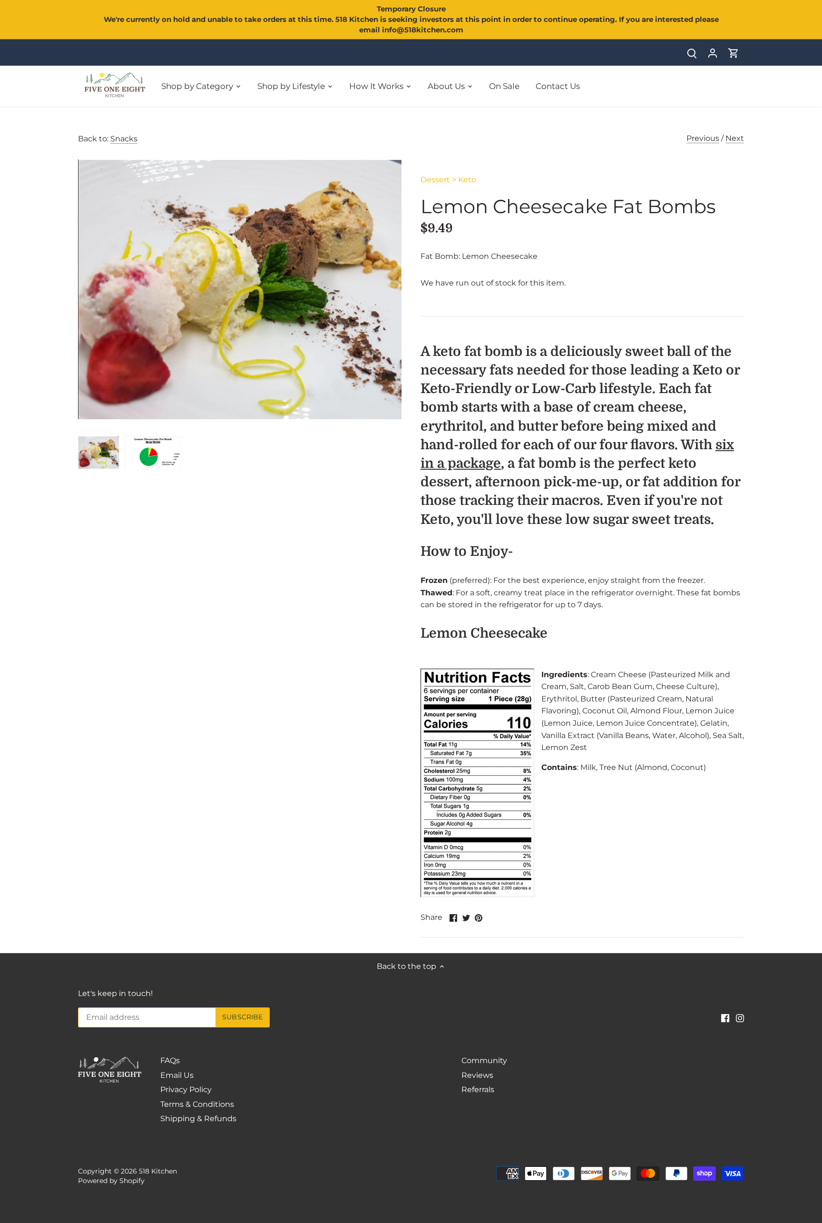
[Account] (712, 52)
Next (734, 138)
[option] (98, 452)
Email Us (177, 1075)
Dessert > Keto (448, 179)
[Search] (691, 52)
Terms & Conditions (197, 1104)
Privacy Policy (186, 1089)
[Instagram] (740, 1018)
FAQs (170, 1060)
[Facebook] (725, 1018)
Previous (702, 138)
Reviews (477, 1075)
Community (484, 1060)
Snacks (123, 138)
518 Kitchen (158, 1171)
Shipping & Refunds (198, 1118)
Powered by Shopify (111, 1180)
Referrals (477, 1089)
